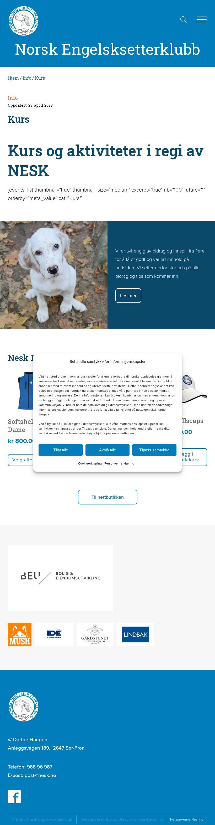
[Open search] (184, 19)
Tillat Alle (60, 450)
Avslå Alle (107, 450)
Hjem (13, 78)
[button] (107, 497)
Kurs (18, 119)
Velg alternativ (28, 459)
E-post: (32, 775)
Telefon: (30, 767)
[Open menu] (202, 20)
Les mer (128, 295)
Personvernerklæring (119, 463)
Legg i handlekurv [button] (186, 457)
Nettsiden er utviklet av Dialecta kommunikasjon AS (123, 819)
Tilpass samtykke (154, 450)
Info (27, 78)
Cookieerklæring (90, 463)
